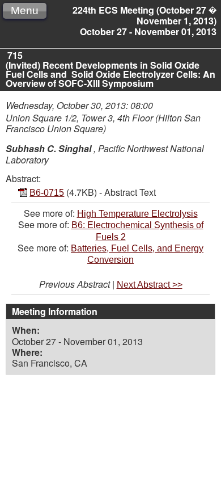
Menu (25, 10)
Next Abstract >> (149, 284)
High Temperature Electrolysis (137, 214)
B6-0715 (46, 193)
